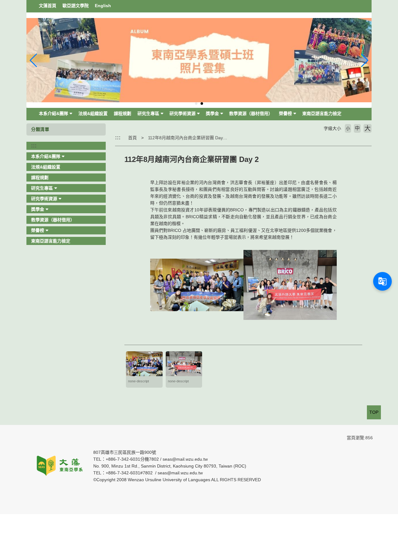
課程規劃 (122, 113)
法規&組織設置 (93, 113)
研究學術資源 (182, 113)
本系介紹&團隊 (53, 113)
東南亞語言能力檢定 (321, 113)
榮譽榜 (285, 113)
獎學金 (212, 113)
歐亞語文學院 (75, 5)
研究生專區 (148, 113)
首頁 (132, 137)
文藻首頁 (47, 5)
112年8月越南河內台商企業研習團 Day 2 (187, 137)
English (103, 5)
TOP (373, 412)
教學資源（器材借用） (251, 113)
